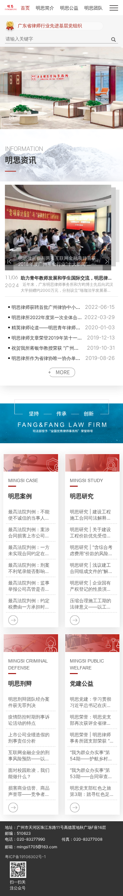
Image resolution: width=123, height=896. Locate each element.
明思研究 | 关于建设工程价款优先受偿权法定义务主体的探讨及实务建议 (90, 533)
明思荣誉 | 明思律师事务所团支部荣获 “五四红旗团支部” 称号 (92, 738)
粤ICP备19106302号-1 (25, 856)
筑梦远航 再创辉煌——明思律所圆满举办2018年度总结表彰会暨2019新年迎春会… (57, 261)
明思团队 (93, 8)
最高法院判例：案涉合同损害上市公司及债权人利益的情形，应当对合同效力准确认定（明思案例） (29, 533)
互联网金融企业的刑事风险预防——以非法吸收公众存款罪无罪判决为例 (29, 755)
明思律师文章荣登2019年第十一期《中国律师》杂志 (65, 327)
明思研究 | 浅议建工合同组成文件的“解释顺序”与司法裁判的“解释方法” (92, 568)
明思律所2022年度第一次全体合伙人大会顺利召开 (62, 307)
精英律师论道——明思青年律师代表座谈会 (55, 317)
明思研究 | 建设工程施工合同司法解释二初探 (90, 515)
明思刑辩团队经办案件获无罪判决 (29, 702)
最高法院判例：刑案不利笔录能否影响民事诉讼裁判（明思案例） (29, 568)
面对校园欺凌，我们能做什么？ (29, 773)
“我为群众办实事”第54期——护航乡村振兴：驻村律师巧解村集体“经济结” (91, 755)
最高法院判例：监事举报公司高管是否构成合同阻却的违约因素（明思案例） (29, 586)
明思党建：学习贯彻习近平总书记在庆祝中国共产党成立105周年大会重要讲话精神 (92, 702)
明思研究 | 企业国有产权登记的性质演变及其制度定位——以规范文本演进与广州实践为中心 (90, 586)
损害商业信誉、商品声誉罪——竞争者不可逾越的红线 (29, 791)
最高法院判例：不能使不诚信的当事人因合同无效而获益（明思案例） (29, 515)
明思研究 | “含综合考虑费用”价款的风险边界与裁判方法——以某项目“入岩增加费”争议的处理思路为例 (92, 550)
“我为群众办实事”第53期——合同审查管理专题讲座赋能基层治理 (91, 773)
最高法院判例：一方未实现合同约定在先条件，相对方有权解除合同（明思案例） (29, 550)
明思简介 (45, 8)
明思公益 (69, 8)
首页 (25, 8)
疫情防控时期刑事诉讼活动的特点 (29, 720)
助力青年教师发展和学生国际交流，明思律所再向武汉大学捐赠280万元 (67, 278)
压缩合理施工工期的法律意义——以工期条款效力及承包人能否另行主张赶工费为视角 (90, 604)
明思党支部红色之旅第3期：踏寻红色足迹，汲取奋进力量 (90, 791)
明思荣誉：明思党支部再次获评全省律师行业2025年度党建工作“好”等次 (91, 720)
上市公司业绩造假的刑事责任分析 (29, 738)
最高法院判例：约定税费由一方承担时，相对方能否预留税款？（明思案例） (29, 604)
